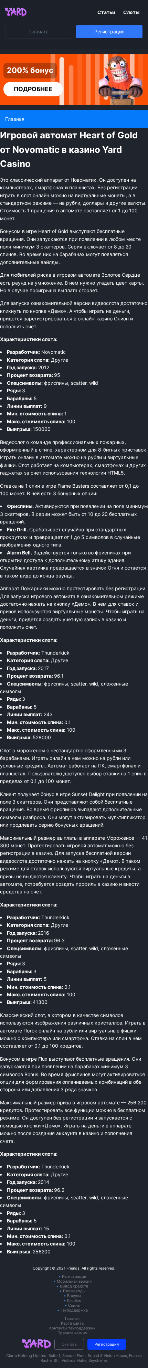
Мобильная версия (74, 1281)
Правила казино (72, 1332)
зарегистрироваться (48, 318)
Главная (72, 1318)
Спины (74, 1305)
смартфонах (109, 465)
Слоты (131, 12)
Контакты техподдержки (72, 1328)
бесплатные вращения (102, 1059)
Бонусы (74, 1295)
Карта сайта (72, 1323)
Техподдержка (74, 1310)
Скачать (39, 31)
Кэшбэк (74, 1300)
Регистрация (109, 31)
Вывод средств (74, 1286)
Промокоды (74, 1291)
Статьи (106, 12)
